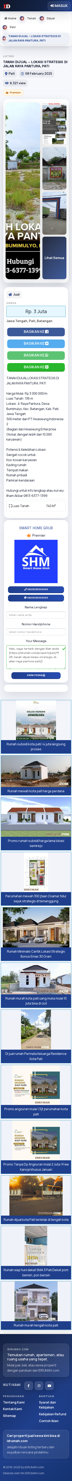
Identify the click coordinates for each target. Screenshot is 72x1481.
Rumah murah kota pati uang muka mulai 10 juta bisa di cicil (36, 1001)
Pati (32, 321)
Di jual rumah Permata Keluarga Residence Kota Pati (36, 1056)
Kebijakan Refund (52, 1414)
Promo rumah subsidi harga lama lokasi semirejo (36, 843)
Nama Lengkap (36, 607)
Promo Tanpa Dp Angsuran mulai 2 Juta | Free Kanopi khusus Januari (36, 1167)
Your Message (36, 641)
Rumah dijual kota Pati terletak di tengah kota (36, 1219)
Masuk (61, 5)
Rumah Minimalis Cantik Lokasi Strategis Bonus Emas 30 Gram (36, 954)
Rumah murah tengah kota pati (36, 1325)
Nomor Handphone (36, 624)
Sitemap (9, 1416)
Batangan (44, 321)
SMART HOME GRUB (36, 528)
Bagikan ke (34, 331)
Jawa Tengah (16, 321)
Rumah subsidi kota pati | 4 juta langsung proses (36, 746)
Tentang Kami (14, 1402)
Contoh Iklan (49, 1421)
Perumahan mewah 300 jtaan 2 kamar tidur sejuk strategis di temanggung (36, 898)
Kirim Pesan (35, 675)
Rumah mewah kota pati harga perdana (36, 791)
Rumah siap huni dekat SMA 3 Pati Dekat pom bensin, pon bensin (36, 1272)
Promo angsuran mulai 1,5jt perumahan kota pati (36, 1111)
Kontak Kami (12, 1409)
